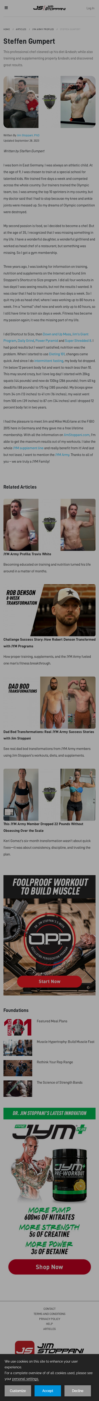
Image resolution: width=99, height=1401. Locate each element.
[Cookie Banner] (49, 1377)
